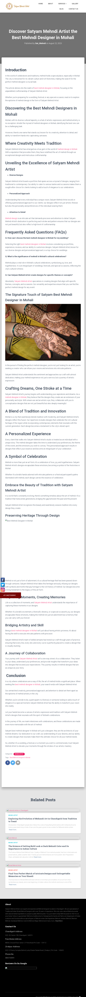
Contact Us (73, 9)
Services (62, 4)
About (50, 4)
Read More (59, 921)
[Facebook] (3, 580)
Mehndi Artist (19, 754)
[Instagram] (3, 589)
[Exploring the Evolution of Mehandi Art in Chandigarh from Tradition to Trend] (17, 810)
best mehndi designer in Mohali (46, 88)
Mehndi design (11, 218)
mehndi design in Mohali (67, 149)
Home (40, 4)
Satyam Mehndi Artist (23, 281)
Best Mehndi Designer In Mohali (20, 757)
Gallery (75, 4)
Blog (61, 9)
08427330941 (9, 958)
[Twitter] (3, 585)
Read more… (13, 830)
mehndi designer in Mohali (15, 397)
